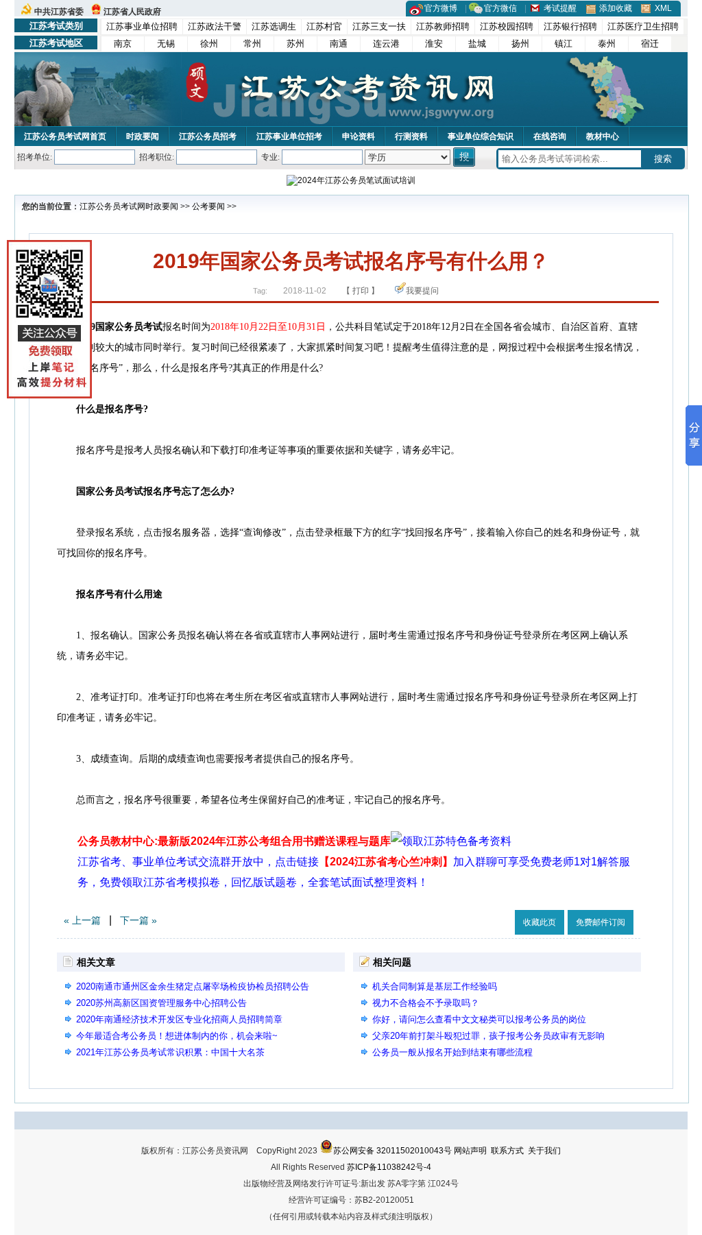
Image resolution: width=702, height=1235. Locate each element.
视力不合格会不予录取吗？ (425, 1003)
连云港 (386, 43)
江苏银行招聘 (570, 26)
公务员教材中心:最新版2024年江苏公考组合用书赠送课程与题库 (234, 841)
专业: (270, 157)
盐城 (477, 43)
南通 (339, 43)
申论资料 (358, 136)
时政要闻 (142, 136)
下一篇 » (138, 920)
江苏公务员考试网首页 (65, 136)
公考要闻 (208, 206)
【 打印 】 (360, 291)
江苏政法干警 (214, 26)
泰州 (607, 43)
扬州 (520, 43)
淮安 (434, 43)
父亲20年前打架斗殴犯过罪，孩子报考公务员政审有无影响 (488, 1036)
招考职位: (156, 157)
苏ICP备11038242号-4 (389, 1167)
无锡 (166, 43)
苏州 (295, 43)
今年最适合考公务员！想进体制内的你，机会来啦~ (177, 1036)
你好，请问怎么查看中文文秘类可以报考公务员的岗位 (479, 1019)
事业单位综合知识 (480, 136)
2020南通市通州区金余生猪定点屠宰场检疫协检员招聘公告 (192, 986)
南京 (123, 43)
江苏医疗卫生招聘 (643, 26)
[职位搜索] (465, 157)
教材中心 (602, 136)
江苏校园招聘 (506, 26)
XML (663, 8)
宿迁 (650, 43)
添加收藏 (615, 8)
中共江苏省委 (59, 11)
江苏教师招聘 (443, 26)
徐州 (209, 43)
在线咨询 (549, 136)
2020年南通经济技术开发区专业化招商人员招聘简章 (179, 1019)
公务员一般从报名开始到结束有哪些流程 (452, 1052)
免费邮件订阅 (600, 922)
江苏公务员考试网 (112, 206)
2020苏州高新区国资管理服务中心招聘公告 (161, 1003)
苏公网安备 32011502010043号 (392, 1150)
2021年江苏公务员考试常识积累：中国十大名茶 (170, 1052)
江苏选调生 (274, 26)
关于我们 (544, 1150)
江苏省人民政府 (132, 11)
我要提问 (422, 291)
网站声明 (470, 1150)
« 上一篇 (82, 920)
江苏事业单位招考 (289, 136)
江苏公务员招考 (208, 136)
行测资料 (411, 136)
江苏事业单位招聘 (142, 26)
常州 (252, 43)
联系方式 (507, 1150)
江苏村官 (324, 26)
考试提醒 (560, 8)
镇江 (563, 43)
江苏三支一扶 (379, 26)
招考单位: (34, 157)
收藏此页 (539, 922)
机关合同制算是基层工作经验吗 (434, 986)
